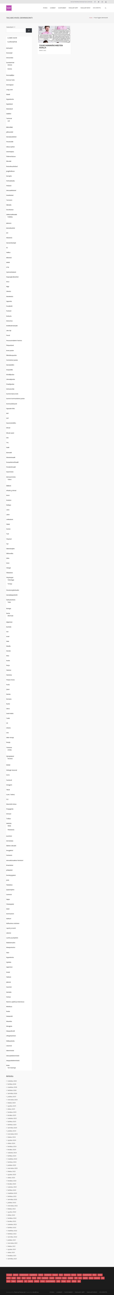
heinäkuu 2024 (12, 1146)
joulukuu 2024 (12, 1131)
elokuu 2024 (11, 1143)
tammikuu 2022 (12, 1237)
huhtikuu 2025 (12, 1121)
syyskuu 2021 (12, 1249)
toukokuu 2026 (12, 1081)
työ (25, 1281)
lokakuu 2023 (12, 1171)
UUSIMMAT (59, 1292)
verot (68, 1281)
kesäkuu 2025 (12, 1115)
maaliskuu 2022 (12, 1230)
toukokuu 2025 (12, 1118)
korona (74, 1275)
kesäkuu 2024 (12, 1149)
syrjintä (85, 1278)
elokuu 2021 (11, 1252)
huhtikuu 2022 (12, 1227)
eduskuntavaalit (24, 1275)
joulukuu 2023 (12, 1165)
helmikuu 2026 (12, 1090)
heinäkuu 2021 (12, 1255)
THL (103, 1278)
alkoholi (16, 1275)
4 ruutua (9, 1275)
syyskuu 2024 (12, 1140)
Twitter (13, 1281)
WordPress (36, 1292)
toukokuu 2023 (12, 1187)
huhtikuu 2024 (12, 1156)
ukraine (36, 1281)
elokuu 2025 (11, 1109)
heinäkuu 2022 (12, 1218)
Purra (34, 1278)
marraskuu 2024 (13, 1134)
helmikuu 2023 (12, 1196)
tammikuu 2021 (12, 1259)
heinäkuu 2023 (12, 1181)
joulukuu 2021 (12, 1240)
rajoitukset (45, 1278)
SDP (76, 1278)
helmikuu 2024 (12, 1162)
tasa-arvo (97, 1278)
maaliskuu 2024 (12, 1159)
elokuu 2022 (11, 1215)
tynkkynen (20, 1281)
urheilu (42, 1281)
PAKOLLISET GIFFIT (80, 1292)
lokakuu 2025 (12, 1103)
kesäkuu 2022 (12, 1221)
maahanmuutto (87, 1275)
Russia (64, 1278)
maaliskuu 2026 (12, 1087)
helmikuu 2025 (12, 1124)
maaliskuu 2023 (12, 1193)
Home (90, 17)
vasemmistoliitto (50, 1281)
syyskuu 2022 (12, 1212)
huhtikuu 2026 (12, 1084)
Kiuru (61, 1275)
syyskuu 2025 (12, 1106)
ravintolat (58, 1278)
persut (28, 1278)
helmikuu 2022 (12, 1234)
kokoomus (67, 1275)
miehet (100, 1275)
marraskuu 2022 (13, 1206)
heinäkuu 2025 (12, 1112)
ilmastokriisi (48, 1275)
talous (91, 1278)
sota (80, 1278)
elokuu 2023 (11, 1177)
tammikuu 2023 (12, 1199)
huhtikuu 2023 (12, 1190)
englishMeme (33, 1275)
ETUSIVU (52, 1292)
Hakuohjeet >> (10, 27)
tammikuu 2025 (12, 1128)
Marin (94, 1275)
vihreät (74, 1281)
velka (58, 1281)
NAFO (8, 1278)
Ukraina (30, 1281)
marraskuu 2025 (13, 1100)
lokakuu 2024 (12, 1137)
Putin (39, 1278)
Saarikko (70, 1278)
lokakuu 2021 (12, 1246)
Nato (18, 1278)
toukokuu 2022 (12, 1224)
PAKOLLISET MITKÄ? (92, 1292)
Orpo (23, 1278)
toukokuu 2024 (12, 1153)
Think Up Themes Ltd (19, 1292)
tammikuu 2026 (12, 1093)
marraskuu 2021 (13, 1243)
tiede (8, 1281)
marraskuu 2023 (13, 1168)
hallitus (40, 1275)
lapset (79, 1275)
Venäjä (63, 1281)
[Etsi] (29, 30)
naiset (13, 1278)
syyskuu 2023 (12, 1174)
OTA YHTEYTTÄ (103, 1292)
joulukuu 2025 (12, 1096)
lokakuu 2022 (12, 1209)
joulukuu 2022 (12, 1202)
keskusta (55, 1275)
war (79, 1281)
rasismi (52, 1278)
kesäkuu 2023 (12, 1184)
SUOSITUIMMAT (68, 1292)
